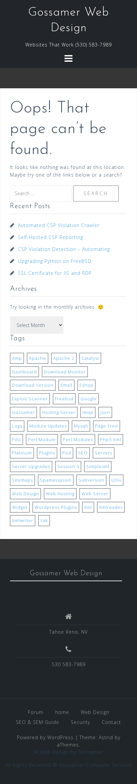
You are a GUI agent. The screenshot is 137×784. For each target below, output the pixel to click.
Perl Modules (78, 439)
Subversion (91, 480)
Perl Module (42, 439)
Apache (37, 358)
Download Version (33, 385)
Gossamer (23, 412)
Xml (88, 507)
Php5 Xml (110, 439)
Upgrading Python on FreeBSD (54, 261)
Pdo (16, 439)
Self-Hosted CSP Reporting (50, 237)
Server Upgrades (31, 466)
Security (80, 722)
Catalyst (90, 358)
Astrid (106, 737)
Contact (111, 722)
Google (88, 399)
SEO (83, 453)
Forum (36, 712)
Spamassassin (55, 480)
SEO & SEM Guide (37, 722)
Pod (66, 453)
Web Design (25, 494)
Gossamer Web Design (66, 573)
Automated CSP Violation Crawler (58, 225)
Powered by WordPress (45, 737)
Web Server (94, 494)
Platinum (22, 453)
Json (105, 412)
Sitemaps (22, 480)
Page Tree (106, 426)
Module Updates (48, 426)
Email (66, 385)
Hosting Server (58, 412)
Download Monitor (65, 372)
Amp (17, 358)
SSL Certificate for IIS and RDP (55, 273)
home (62, 712)
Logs (17, 426)
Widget (20, 507)
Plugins (47, 453)
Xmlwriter (22, 520)
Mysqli (81, 426)
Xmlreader (111, 507)
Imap (87, 412)
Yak (44, 520)
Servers (103, 453)
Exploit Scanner (30, 399)
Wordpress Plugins (56, 507)
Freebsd (64, 399)
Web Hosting (60, 494)
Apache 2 (63, 358)
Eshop (86, 385)
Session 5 (68, 466)
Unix (116, 480)
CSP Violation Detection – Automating (64, 249)
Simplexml (97, 466)
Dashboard (24, 372)
